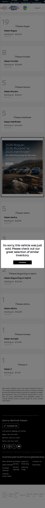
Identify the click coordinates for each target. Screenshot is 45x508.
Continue (22, 262)
